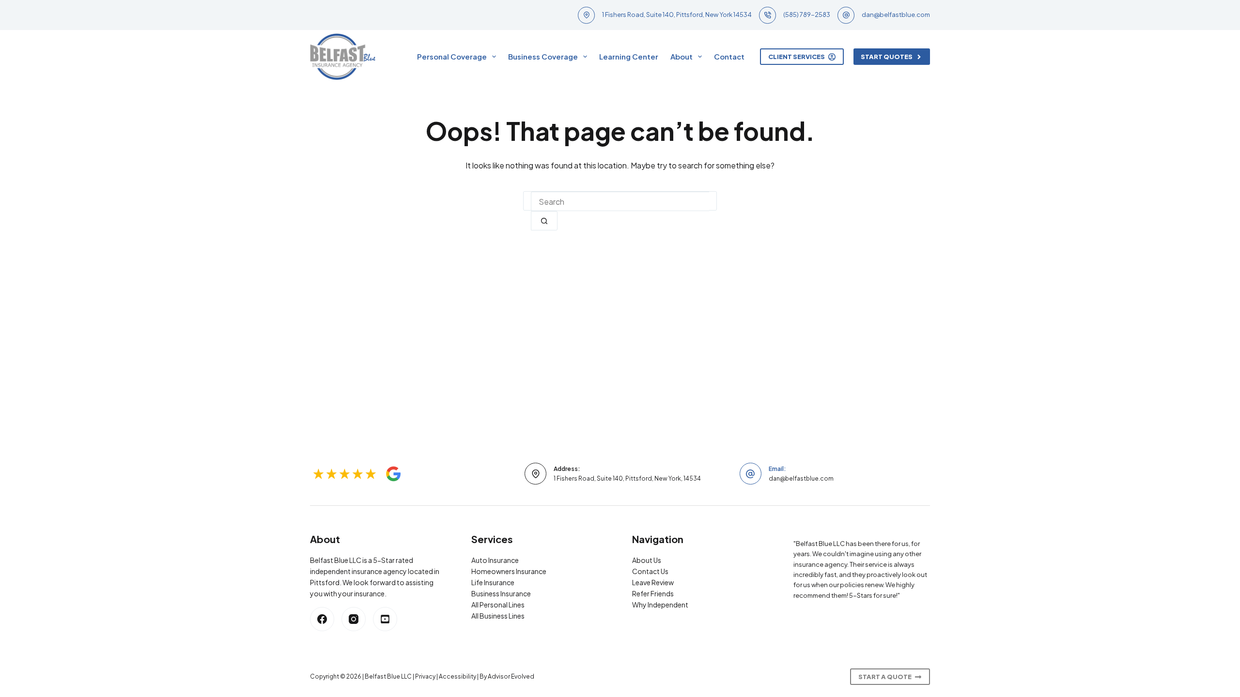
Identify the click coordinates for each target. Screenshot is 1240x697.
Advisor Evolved (511, 676)
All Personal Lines (498, 604)
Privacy (425, 676)
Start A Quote (885, 677)
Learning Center (628, 56)
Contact (729, 56)
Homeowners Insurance (508, 571)
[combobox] (620, 201)
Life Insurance (492, 582)
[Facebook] (322, 619)
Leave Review (653, 582)
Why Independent (660, 604)
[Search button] (544, 220)
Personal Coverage (452, 56)
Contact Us (650, 571)
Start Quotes (887, 57)
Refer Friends (653, 593)
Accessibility (457, 676)
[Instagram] (353, 619)
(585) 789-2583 (806, 14)
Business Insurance (501, 593)
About (681, 56)
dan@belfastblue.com (896, 14)
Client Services (796, 57)
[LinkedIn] (385, 619)
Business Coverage (543, 56)
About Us (646, 560)
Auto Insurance (495, 560)
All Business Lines (498, 615)
